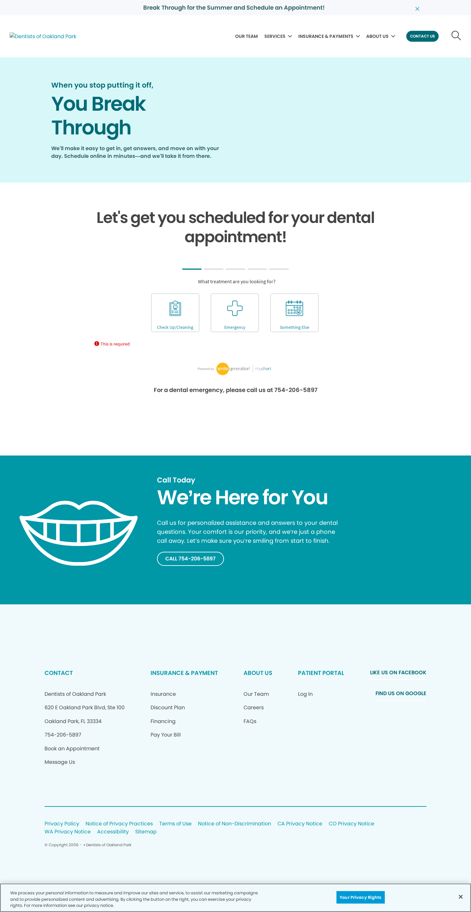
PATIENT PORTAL (321, 673)
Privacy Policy (62, 824)
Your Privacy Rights (360, 897)
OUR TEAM (246, 36)
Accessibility (113, 832)
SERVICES (274, 36)
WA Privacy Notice (68, 832)
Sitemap (146, 832)
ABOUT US (377, 36)
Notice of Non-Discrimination (234, 824)
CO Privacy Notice (351, 824)
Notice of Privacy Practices (119, 824)
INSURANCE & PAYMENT (184, 673)
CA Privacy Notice (299, 824)
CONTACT (59, 673)
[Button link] (456, 36)
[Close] (461, 897)
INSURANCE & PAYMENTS (325, 36)
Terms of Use (175, 824)
